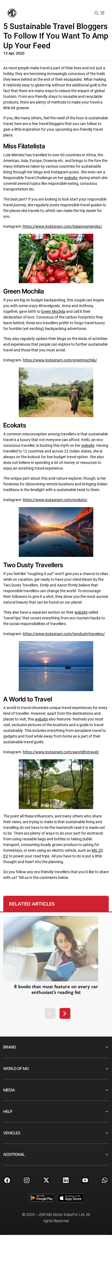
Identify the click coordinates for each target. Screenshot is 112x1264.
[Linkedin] (66, 1180)
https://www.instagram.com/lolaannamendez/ (62, 226)
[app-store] (70, 1198)
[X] (46, 1180)
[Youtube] (85, 1180)
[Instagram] (27, 1180)
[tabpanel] (56, 967)
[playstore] (41, 1198)
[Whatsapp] (105, 1180)
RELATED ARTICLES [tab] (32, 904)
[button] (50, 1013)
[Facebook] (7, 1180)
